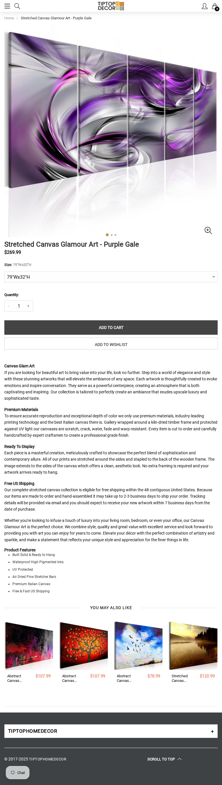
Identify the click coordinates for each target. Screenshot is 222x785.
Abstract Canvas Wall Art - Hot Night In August (17, 678)
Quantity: (11, 295)
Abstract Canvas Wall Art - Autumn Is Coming (125, 678)
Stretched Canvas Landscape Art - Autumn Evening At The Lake (181, 678)
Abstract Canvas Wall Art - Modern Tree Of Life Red (72, 678)
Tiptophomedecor (47, 759)
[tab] (111, 731)
